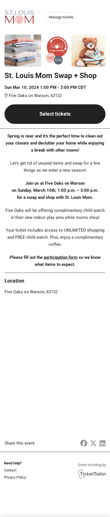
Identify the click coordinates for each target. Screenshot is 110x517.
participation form (61, 257)
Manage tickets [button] (61, 17)
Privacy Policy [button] (15, 477)
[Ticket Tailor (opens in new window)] (92, 473)
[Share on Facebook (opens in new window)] (83, 443)
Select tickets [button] (55, 114)
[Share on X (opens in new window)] (93, 443)
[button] (14, 470)
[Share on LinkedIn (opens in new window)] (102, 443)
